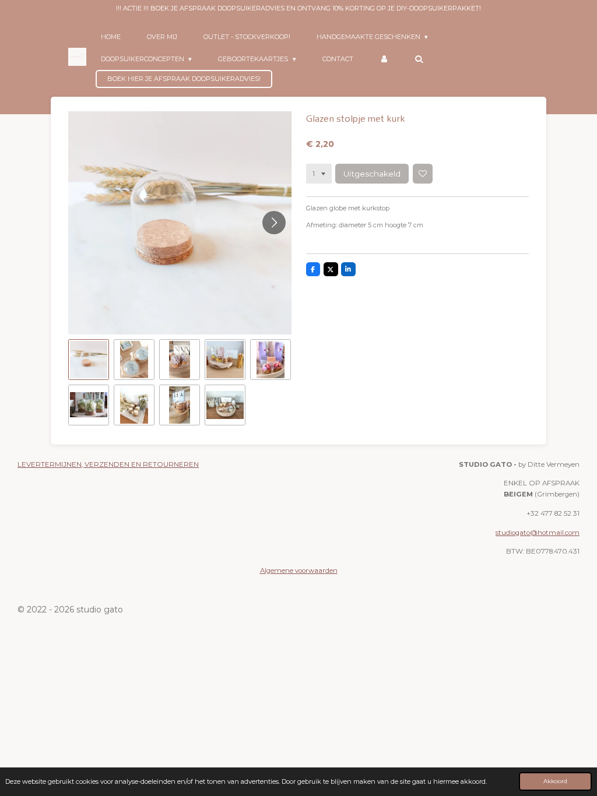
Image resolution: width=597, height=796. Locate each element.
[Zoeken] (419, 59)
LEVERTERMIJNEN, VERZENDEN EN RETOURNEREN (108, 464)
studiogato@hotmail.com (538, 533)
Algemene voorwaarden (299, 570)
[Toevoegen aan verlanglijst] (423, 174)
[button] (88, 359)
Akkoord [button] (555, 780)
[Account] (384, 59)
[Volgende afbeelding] (274, 222)
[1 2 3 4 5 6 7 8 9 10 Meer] (319, 174)
